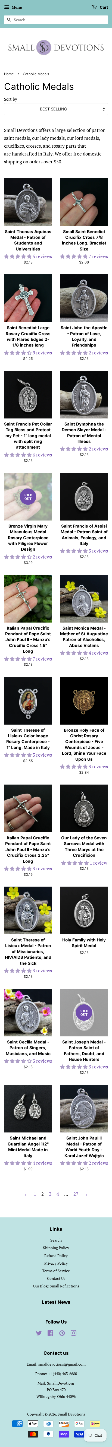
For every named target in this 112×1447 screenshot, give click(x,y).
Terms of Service (56, 1270)
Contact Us (56, 1278)
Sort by (10, 99)
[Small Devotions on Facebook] (50, 1334)
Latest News (56, 1302)
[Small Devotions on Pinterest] (62, 1334)
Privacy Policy (56, 1263)
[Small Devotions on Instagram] (73, 1334)
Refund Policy (56, 1255)
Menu (16, 7)
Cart (103, 7)
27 (75, 1194)
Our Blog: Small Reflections (56, 1286)
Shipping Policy (56, 1247)
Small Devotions (71, 1414)
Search (56, 1240)
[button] (18, 256)
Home (9, 74)
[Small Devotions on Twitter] (39, 1334)
